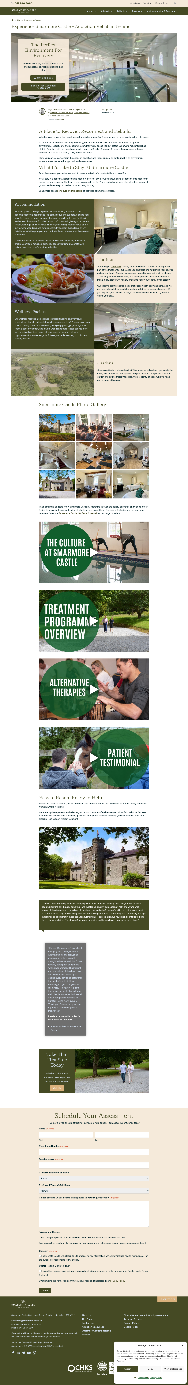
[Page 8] (105, 884)
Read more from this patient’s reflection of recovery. (70, 925)
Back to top (167, 1299)
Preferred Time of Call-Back (54, 1185)
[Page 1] (80, 884)
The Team (87, 1319)
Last (97, 1140)
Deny (150, 1369)
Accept (127, 1369)
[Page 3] (87, 884)
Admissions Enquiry (140, 3)
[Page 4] (90, 884)
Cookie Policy (143, 1378)
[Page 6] (97, 884)
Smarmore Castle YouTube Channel (78, 513)
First (41, 1140)
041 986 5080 (45, 78)
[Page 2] (83, 884)
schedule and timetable (69, 190)
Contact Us (161, 3)
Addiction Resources (93, 1326)
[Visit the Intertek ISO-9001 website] (108, 1375)
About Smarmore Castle (29, 20)
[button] (182, 1345)
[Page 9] (108, 884)
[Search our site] (175, 3)
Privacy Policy (156, 1378)
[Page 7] (101, 884)
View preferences (173, 1369)
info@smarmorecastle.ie (29, 1320)
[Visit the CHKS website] (80, 1371)
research (116, 266)
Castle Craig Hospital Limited (25, 1333)
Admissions (106, 11)
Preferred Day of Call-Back (54, 1172)
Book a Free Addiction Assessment (43, 86)
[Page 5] (94, 884)
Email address (51, 1159)
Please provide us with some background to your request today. (79, 1197)
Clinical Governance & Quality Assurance (146, 1315)
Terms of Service (133, 1319)
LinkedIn (60, 120)
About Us (91, 11)
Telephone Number (54, 1146)
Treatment (137, 11)
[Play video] (94, 552)
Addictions (122, 11)
